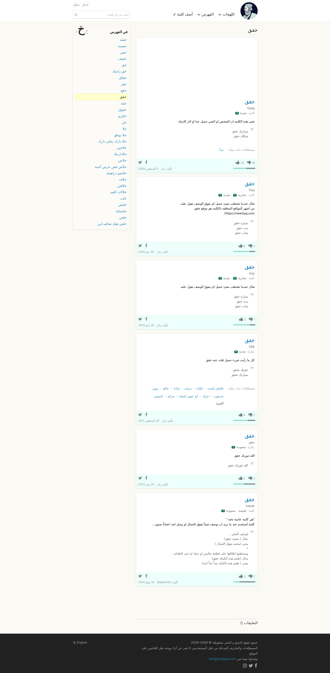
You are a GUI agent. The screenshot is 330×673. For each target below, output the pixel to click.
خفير (123, 52)
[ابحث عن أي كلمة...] (76, 14)
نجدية (243, 113)
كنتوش (158, 396)
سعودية (240, 447)
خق (124, 65)
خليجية (242, 510)
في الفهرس (119, 31)
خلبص (122, 205)
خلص (123, 217)
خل (124, 122)
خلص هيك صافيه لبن (112, 224)
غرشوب (218, 396)
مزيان (188, 388)
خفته (123, 40)
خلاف (123, 179)
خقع (124, 90)
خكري (122, 116)
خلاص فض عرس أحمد (111, 167)
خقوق (122, 110)
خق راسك (119, 71)
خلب (123, 198)
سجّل (76, 4)
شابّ (176, 388)
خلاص (122, 160)
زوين (155, 388)
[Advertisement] (197, 69)
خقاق (123, 78)
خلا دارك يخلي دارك (112, 141)
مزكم (171, 396)
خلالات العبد (118, 192)
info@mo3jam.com (222, 659)
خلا (124, 129)
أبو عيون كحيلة (188, 396)
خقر (124, 84)
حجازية (242, 195)
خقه (124, 103)
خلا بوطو (120, 135)
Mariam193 (164, 582)
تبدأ (221, 150)
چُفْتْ (199, 388)
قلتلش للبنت (215, 388)
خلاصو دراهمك (116, 173)
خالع (166, 388)
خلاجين (122, 148)
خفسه (122, 46)
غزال (205, 396)
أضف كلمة (184, 14)
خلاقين (122, 186)
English (81, 642)
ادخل (85, 4)
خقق (250, 102)
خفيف (122, 59)
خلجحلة (121, 211)
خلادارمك (120, 154)
